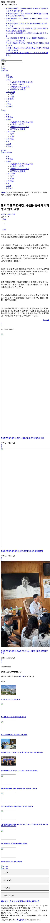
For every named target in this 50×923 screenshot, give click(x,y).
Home (3, 192)
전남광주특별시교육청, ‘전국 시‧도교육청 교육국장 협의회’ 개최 (22, 438)
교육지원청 (7, 880)
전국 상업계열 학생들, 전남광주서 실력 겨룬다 (14, 734)
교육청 (5, 872)
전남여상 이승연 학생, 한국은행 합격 (11, 861)
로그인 (3, 66)
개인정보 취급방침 (32, 901)
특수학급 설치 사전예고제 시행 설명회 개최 (13, 717)
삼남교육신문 (21, 920)
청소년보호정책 (16, 901)
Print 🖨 (46, 320)
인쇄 (4, 230)
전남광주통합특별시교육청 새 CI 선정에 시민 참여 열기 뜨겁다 (22, 551)
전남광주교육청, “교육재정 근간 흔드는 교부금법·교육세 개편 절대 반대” (22, 752)
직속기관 (6, 888)
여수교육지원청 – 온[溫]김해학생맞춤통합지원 (14, 843)
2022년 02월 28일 (8, 214)
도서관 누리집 (8, 895)
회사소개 (4, 901)
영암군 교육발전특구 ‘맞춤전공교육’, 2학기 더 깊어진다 (17, 806)
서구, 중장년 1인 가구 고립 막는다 (10, 699)
